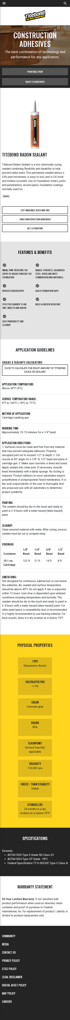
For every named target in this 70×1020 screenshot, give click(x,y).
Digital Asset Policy (14, 985)
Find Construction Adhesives (35, 219)
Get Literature (35, 228)
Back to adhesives (35, 81)
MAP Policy (8, 993)
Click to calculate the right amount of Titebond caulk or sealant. (35, 370)
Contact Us (9, 952)
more (6, 196)
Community (8, 936)
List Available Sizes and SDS (35, 210)
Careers (7, 1002)
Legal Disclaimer (12, 977)
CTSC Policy (9, 969)
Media (5, 944)
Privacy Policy (11, 961)
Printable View (35, 71)
